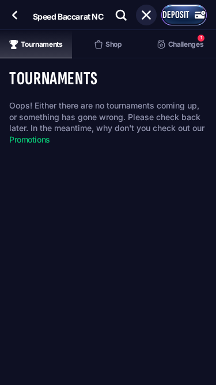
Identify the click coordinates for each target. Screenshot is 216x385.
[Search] (121, 15)
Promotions (29, 139)
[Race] (146, 15)
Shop (113, 44)
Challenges (185, 41)
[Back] (15, 15)
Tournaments (41, 44)
